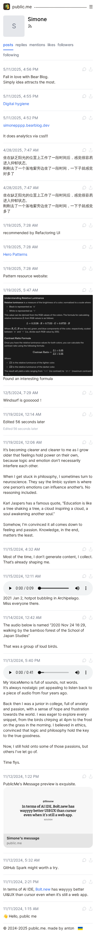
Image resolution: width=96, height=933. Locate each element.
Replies (21, 44)
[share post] (91, 69)
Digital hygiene (16, 103)
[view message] (84, 69)
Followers (66, 44)
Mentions (37, 44)
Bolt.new (42, 889)
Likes (51, 44)
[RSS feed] (30, 26)
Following (11, 55)
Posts (8, 44)
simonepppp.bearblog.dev (26, 125)
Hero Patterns (15, 254)
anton (69, 928)
